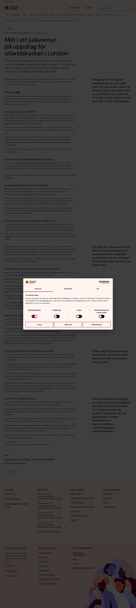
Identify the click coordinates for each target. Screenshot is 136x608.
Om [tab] (98, 289)
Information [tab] (68, 289)
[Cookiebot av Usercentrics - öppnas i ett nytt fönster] (102, 282)
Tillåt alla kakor (96, 324)
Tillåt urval (68, 324)
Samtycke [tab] (38, 289)
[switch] (57, 316)
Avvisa (39, 324)
